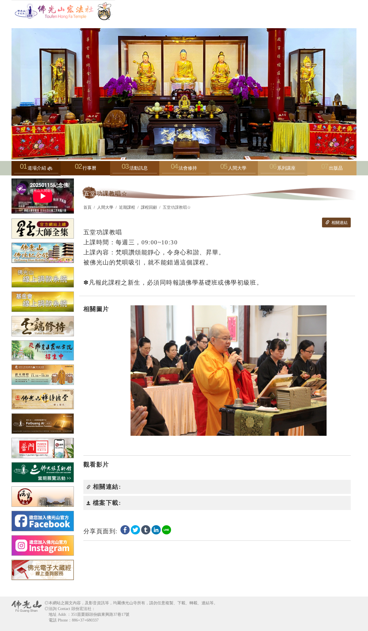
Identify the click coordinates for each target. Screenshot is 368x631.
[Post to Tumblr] (145, 529)
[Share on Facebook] (125, 529)
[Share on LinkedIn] (156, 529)
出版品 (336, 168)
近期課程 (127, 207)
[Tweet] (135, 529)
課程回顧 (149, 207)
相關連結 (339, 222)
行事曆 (89, 168)
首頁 (87, 207)
